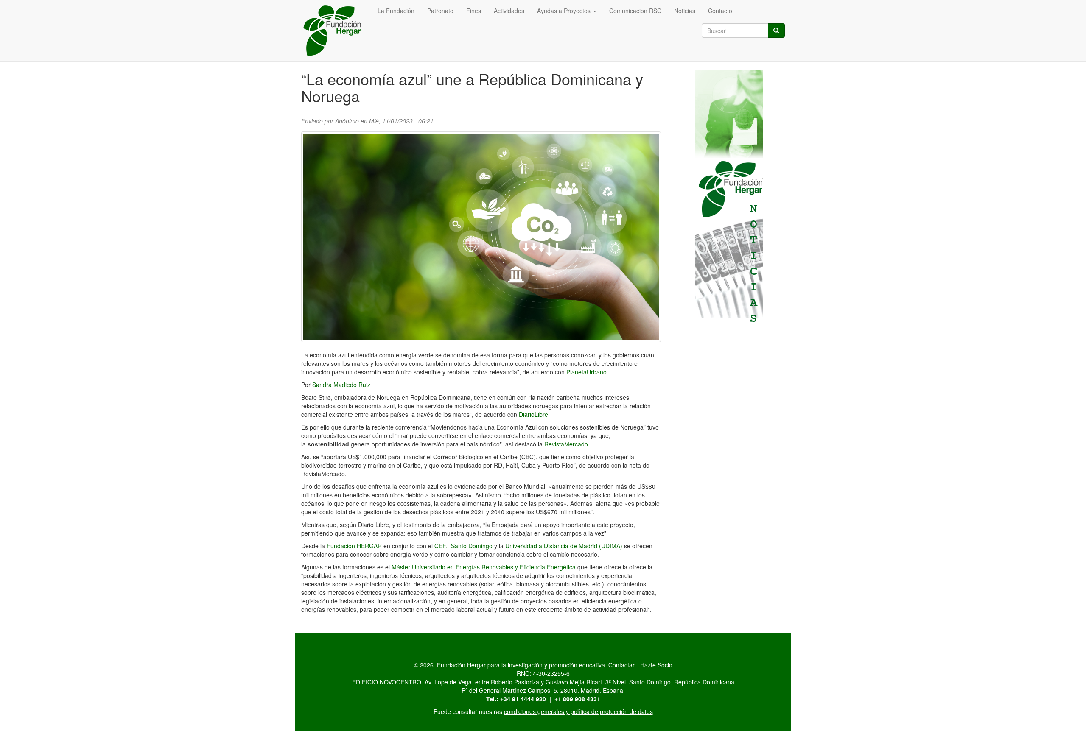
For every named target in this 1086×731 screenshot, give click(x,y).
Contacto (720, 10)
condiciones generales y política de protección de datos (578, 711)
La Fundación (396, 10)
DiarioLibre (533, 414)
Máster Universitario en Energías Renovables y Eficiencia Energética (484, 567)
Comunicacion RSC (635, 10)
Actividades (509, 10)
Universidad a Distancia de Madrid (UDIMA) (563, 545)
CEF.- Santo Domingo (463, 545)
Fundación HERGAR (354, 545)
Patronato (440, 10)
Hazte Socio (656, 665)
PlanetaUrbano (586, 372)
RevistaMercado (566, 444)
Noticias (684, 10)
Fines (473, 10)
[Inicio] (336, 30)
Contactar (621, 665)
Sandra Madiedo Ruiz (341, 384)
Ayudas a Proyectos (564, 10)
